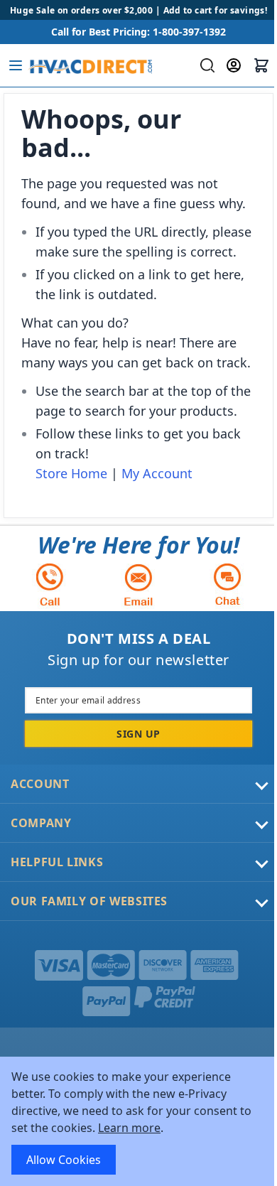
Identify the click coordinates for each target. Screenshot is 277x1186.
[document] (138, 1121)
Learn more (129, 1128)
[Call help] (49, 584)
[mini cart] (261, 65)
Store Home (71, 473)
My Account (156, 473)
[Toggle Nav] (15, 65)
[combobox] (205, 65)
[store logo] (90, 65)
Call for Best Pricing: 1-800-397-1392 (138, 31)
